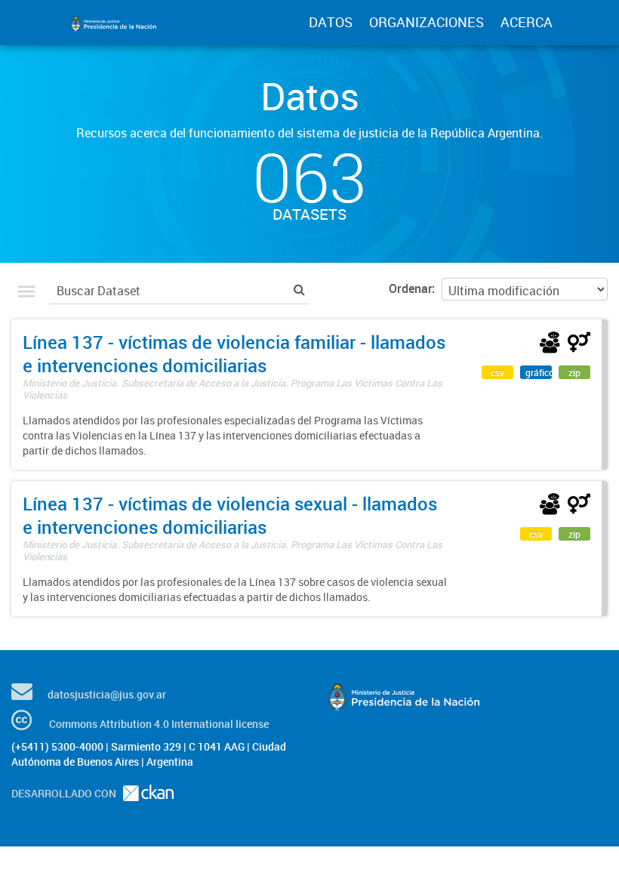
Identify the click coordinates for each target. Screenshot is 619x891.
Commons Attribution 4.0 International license (159, 724)
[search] (299, 289)
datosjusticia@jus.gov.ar (107, 694)
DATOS (331, 22)
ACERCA (526, 22)
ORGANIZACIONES (426, 22)
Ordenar (410, 288)
